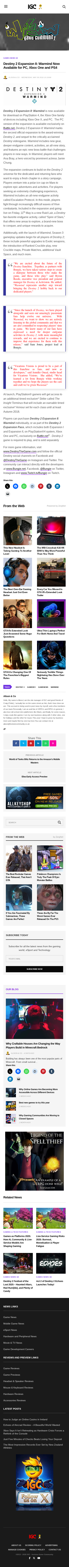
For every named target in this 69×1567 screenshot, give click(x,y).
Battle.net (42, 436)
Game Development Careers (18, 1349)
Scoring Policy (33, 1545)
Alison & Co (14, 77)
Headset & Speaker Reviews (18, 1381)
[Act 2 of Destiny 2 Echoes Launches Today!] (51, 1263)
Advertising (51, 1545)
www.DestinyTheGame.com (20, 451)
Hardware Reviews (13, 1394)
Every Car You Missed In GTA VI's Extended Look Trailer (49, 592)
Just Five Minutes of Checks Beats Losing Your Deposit (32, 1439)
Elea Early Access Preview (34, 776)
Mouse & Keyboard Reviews (18, 1387)
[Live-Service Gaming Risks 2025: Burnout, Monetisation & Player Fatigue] (51, 1218)
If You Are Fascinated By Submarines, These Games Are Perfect (18, 916)
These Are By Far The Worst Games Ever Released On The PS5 (47, 916)
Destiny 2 (20, 687)
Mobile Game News (13, 1323)
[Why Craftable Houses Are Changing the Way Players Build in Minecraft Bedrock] (34, 1019)
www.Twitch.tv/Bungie (34, 473)
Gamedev (31, 687)
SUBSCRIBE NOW (34, 969)
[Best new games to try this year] (11, 1106)
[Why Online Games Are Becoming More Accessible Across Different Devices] (11, 1092)
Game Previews (11, 1374)
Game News (9, 1317)
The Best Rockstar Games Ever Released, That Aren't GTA (18, 877)
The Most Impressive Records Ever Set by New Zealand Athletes (33, 1446)
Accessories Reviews (14, 1400)
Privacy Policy (37, 1550)
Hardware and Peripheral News (20, 1336)
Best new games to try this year (34, 1102)
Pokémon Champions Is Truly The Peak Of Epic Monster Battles (49, 877)
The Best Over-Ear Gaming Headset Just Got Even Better (17, 592)
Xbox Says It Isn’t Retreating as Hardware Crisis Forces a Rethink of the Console (33, 1432)
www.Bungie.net (16, 468)
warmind (55, 687)
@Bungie (45, 468)
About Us (16, 1545)
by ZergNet (58, 837)
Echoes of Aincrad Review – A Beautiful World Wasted (31, 1425)
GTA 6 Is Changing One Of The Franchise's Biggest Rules (17, 675)
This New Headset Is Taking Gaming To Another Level (17, 550)
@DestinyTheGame (15, 460)
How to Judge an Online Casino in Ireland (25, 1419)
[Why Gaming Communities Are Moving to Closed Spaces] (11, 1118)
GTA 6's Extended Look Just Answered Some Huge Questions (17, 633)
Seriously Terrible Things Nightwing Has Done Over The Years (50, 675)
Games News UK (10, 58)
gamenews (43, 687)
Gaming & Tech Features (15, 1232)
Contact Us (55, 1550)
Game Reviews (11, 1368)
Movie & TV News (12, 1342)
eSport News (10, 1330)
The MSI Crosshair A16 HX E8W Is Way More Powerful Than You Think (51, 550)
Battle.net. (9, 128)
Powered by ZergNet (56, 506)
